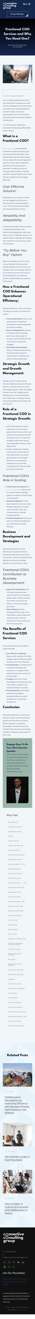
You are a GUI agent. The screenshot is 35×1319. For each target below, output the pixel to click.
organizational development (16, 988)
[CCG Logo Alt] (10, 3)
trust (25, 883)
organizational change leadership (14, 964)
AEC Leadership (12, 822)
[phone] (14, 1267)
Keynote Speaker (13, 929)
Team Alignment (13, 998)
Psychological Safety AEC (15, 970)
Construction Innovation (15, 873)
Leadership (11, 979)
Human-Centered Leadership (16, 1012)
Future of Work (12, 934)
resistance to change (14, 1021)
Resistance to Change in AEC (16, 939)
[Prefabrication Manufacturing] (17, 1064)
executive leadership (14, 490)
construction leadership (15, 827)
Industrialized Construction (16, 974)
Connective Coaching (14, 878)
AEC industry (12, 959)
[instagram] (9, 1262)
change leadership (13, 841)
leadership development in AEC (17, 1016)
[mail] (9, 1267)
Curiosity (10, 836)
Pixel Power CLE (22, 1310)
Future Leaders (12, 993)
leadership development (15, 859)
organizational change (14, 831)
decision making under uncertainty (14, 954)
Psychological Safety (14, 897)
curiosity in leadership (14, 1002)
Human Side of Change (15, 915)
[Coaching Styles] (17, 1123)
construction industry (14, 949)
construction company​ (14, 984)
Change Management (14, 869)
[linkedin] (23, 1262)
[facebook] (4, 1262)
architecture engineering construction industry (15, 943)
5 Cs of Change (12, 920)
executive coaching (14, 883)
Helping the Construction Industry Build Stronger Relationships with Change (15, 1281)
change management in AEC (16, 864)
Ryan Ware (22, 45)
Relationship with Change (15, 911)
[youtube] (18, 1262)
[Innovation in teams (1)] (17, 1170)
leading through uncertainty (16, 855)
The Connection (17, 47)
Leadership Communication (16, 887)
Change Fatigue (12, 925)
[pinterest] (14, 1262)
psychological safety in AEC (16, 901)
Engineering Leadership (15, 1007)
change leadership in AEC (15, 845)
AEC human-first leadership (16, 1026)
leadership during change (15, 906)
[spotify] (4, 1267)
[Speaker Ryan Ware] (17, 777)
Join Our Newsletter (14, 1273)
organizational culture (14, 892)
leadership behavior (14, 850)
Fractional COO (9, 148)
